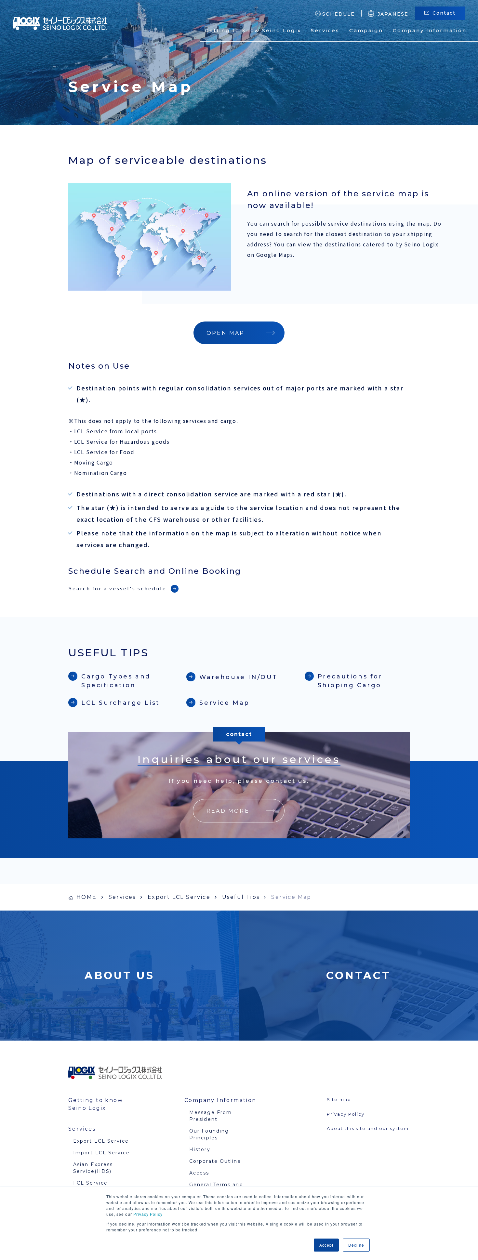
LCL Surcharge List (120, 702)
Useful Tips (240, 897)
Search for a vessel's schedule (117, 588)
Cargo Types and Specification (116, 681)
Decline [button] (356, 1245)
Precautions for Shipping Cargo (350, 681)
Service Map (224, 702)
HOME (86, 897)
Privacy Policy (148, 1214)
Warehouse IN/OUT (238, 677)
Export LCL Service (179, 897)
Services (122, 897)
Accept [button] (326, 1245)
